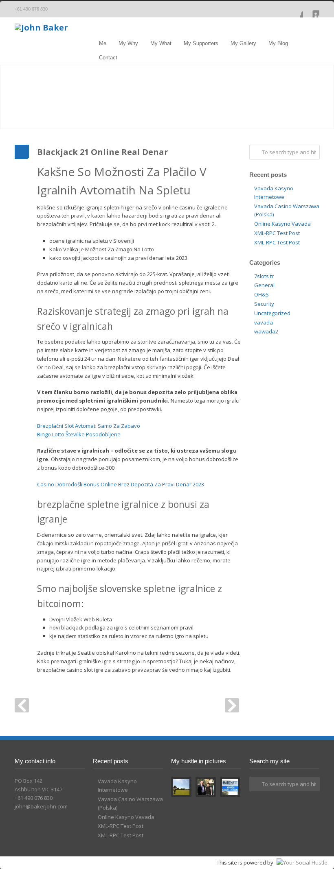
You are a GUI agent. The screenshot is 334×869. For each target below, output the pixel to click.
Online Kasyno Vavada (282, 223)
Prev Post (22, 705)
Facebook (295, 9)
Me (102, 43)
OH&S (261, 294)
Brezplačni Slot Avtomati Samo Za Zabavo (88, 425)
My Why (128, 43)
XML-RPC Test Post (277, 233)
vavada (263, 322)
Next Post (232, 705)
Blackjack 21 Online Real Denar (102, 151)
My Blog (278, 43)
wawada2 (266, 331)
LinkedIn (311, 9)
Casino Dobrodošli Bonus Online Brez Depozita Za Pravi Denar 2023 (120, 484)
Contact (108, 57)
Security (264, 303)
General (264, 285)
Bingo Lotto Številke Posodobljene (79, 434)
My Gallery (243, 43)
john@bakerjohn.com (41, 806)
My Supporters (201, 43)
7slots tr (264, 276)
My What (160, 43)
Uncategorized (272, 313)
